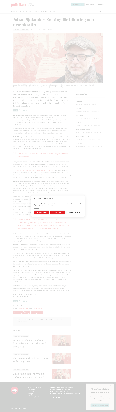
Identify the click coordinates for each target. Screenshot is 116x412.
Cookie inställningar (74, 212)
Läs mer (36, 208)
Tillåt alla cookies (42, 212)
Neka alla (58, 212)
